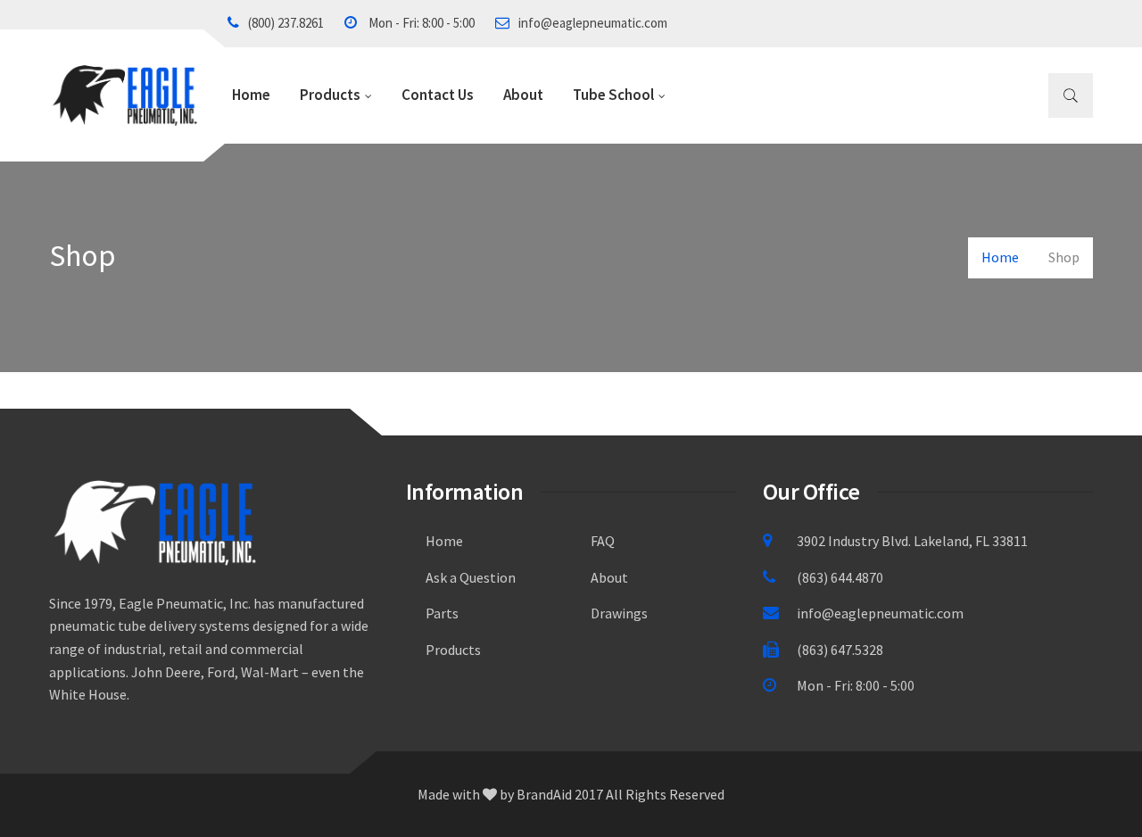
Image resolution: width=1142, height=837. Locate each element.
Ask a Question (471, 577)
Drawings (619, 613)
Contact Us (437, 94)
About (523, 94)
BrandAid (544, 794)
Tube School (613, 94)
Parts (442, 613)
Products (330, 94)
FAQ (603, 541)
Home (251, 94)
